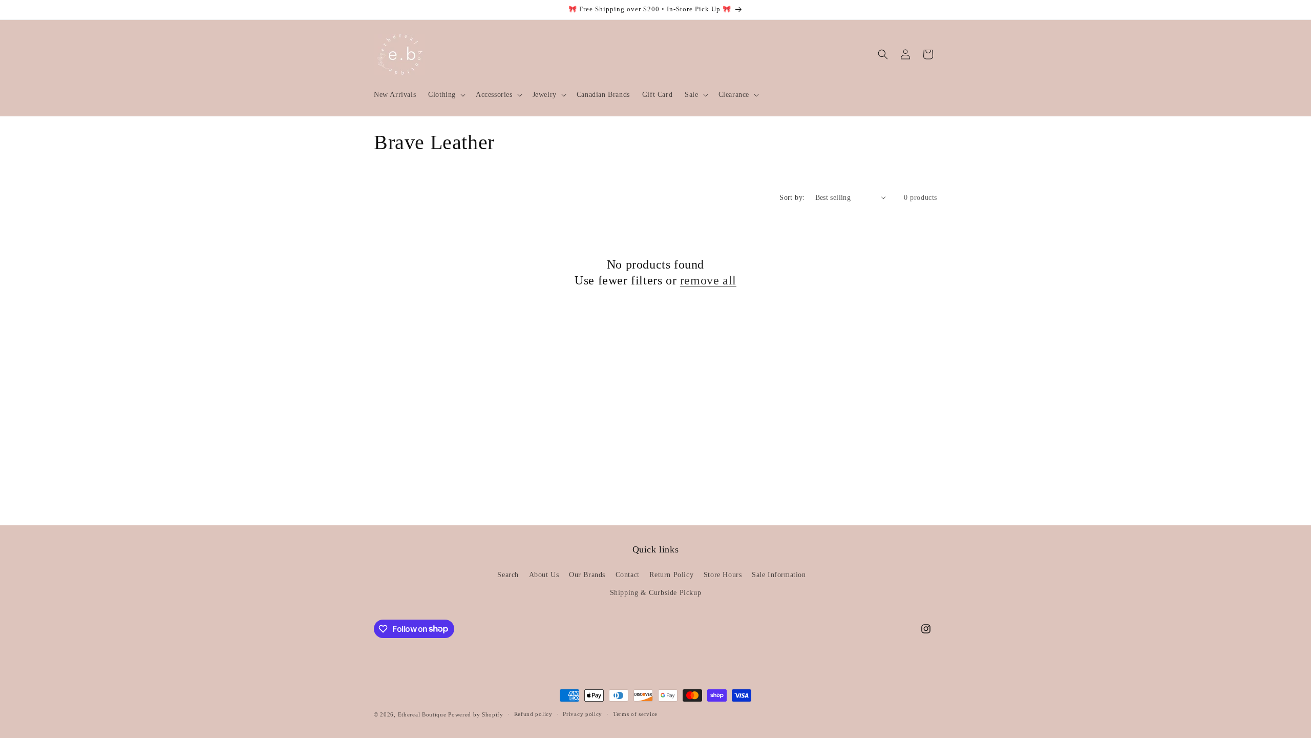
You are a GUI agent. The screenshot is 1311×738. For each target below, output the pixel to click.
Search (508, 575)
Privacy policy (582, 714)
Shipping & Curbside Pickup (656, 593)
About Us (544, 575)
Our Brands (587, 575)
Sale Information (779, 575)
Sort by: (792, 197)
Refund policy (533, 714)
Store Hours (723, 575)
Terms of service (635, 714)
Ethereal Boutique (422, 714)
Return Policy (671, 575)
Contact (628, 575)
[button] (446, 95)
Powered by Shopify (475, 714)
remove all (708, 280)
